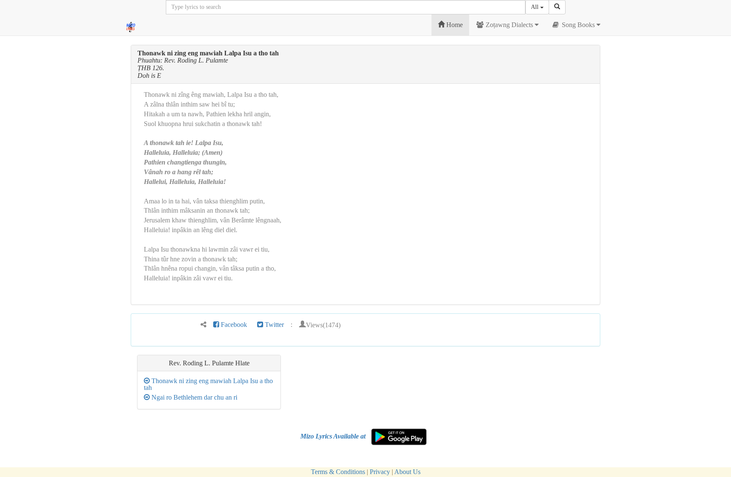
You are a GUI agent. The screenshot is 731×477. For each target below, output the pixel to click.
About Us (407, 471)
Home (454, 24)
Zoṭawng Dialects (509, 24)
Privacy (380, 471)
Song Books (578, 24)
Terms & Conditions (338, 471)
